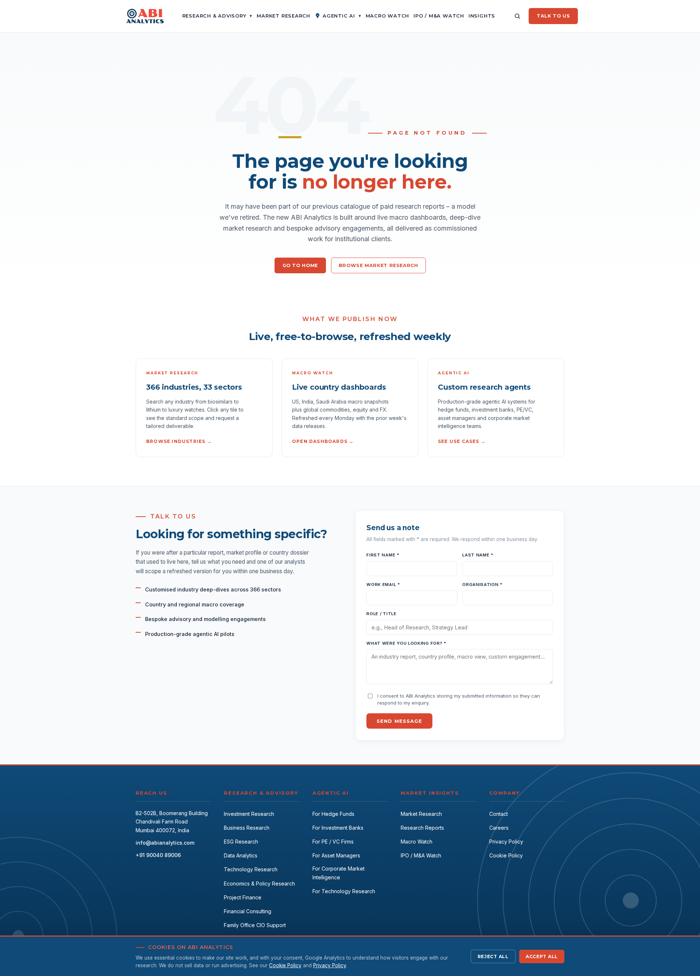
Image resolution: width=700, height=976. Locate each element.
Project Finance (242, 897)
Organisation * (482, 584)
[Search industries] (517, 16)
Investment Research (249, 814)
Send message (399, 721)
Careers (499, 828)
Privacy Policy (506, 841)
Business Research (246, 828)
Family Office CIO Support (255, 925)
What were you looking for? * (406, 643)
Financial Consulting (247, 911)
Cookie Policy (506, 855)
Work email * (383, 584)
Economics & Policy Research (259, 883)
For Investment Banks (337, 828)
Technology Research (250, 869)
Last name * (478, 555)
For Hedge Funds (333, 814)
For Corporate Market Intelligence (338, 872)
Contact (498, 814)
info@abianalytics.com (165, 843)
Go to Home (300, 265)
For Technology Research (343, 891)
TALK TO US (553, 16)
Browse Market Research (378, 265)
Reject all (493, 956)
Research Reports (422, 828)
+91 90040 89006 (158, 855)
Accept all (542, 956)
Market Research (421, 814)
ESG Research (241, 841)
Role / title (381, 613)
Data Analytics (240, 855)
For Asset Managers (336, 855)
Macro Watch (416, 841)
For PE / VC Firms (333, 841)
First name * (382, 555)
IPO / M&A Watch (421, 855)
